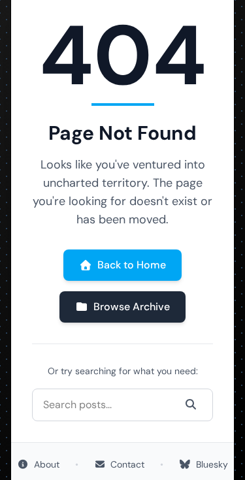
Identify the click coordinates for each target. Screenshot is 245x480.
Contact (127, 464)
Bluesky (212, 464)
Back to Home (131, 265)
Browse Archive (131, 306)
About (46, 464)
